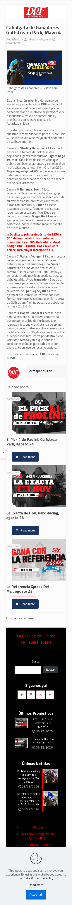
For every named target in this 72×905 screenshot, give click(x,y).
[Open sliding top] (36, 4)
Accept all (36, 894)
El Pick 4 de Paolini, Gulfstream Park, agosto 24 (32, 441)
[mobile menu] (61, 12)
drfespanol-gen (38, 39)
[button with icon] (22, 695)
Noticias (38, 827)
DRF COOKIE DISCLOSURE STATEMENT (38, 836)
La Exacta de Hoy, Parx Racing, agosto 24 (32, 515)
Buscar (36, 661)
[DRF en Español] (36, 11)
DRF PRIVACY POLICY (38, 845)
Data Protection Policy (38, 878)
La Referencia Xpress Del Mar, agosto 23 (27, 589)
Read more (36, 885)
